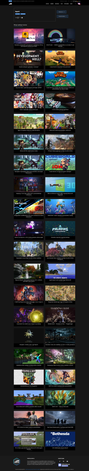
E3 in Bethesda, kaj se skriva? (60, 448)
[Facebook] (68, 1)
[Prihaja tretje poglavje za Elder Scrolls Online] (60, 142)
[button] (75, 4)
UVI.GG (79, 1)
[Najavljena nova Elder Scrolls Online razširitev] (29, 249)
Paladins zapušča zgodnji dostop (60, 237)
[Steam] (16, 17)
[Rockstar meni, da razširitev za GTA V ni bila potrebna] (60, 335)
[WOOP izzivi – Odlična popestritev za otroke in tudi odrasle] (60, 36)
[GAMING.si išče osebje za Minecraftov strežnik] (29, 356)
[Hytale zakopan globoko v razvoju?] (29, 58)
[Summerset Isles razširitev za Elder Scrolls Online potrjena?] (60, 249)
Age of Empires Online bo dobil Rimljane (29, 130)
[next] (42, 1)
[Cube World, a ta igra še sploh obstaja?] (60, 162)
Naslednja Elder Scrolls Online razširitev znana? (60, 365)
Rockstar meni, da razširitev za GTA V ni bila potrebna (60, 344)
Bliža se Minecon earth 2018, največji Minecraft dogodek (60, 194)
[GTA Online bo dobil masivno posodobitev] (29, 418)
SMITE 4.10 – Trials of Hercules (60, 406)
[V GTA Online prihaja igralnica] (60, 100)
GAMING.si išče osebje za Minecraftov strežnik (28, 365)
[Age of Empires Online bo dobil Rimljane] (29, 121)
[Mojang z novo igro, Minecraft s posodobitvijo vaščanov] (29, 184)
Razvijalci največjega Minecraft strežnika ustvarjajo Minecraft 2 (29, 172)
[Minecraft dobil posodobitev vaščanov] (60, 121)
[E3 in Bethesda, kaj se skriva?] (60, 439)
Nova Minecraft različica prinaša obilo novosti (28, 406)
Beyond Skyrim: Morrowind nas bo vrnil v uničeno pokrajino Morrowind (28, 280)
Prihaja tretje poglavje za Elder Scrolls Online (60, 151)
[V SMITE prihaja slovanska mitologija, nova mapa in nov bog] (29, 293)
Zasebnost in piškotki (36, 469)
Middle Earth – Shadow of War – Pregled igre (60, 324)
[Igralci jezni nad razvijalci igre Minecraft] (60, 271)
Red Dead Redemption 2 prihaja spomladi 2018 (60, 427)
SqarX (26, 47)
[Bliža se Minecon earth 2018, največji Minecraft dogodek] (60, 184)
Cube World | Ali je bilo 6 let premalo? (60, 67)
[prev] (41, 1)
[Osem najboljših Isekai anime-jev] (29, 100)
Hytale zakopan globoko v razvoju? (28, 67)
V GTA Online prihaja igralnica (60, 109)
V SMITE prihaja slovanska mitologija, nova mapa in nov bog (29, 302)
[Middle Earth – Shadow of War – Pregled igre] (60, 315)
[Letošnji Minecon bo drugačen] (29, 377)
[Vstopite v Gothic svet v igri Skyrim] (29, 335)
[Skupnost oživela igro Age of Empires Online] (60, 293)
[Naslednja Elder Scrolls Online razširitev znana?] (60, 356)
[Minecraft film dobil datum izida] (29, 142)
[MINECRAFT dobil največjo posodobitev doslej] (60, 206)
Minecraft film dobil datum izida (29, 151)
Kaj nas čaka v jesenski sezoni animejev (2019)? (29, 87)
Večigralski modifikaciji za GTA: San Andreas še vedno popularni (28, 216)
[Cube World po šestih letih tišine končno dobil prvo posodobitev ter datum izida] (60, 78)
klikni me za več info (64, 469)
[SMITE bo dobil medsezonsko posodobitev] (60, 377)
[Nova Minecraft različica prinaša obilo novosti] (29, 397)
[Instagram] (70, 1)
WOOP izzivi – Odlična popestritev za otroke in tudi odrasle (60, 45)
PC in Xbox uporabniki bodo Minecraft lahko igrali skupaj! (28, 448)
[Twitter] (20, 17)
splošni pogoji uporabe (29, 469)
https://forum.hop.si (18, 15)
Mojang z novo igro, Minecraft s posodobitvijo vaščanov (28, 194)
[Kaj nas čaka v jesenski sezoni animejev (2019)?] (29, 78)
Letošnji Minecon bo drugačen (28, 386)
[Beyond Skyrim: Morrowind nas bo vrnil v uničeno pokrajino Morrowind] (29, 271)
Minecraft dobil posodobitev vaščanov (60, 130)
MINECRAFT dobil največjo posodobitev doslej (60, 215)
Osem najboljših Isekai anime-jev (29, 109)
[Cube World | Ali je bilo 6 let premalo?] (60, 58)
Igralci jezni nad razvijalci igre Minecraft (60, 280)
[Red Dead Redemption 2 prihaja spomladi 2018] (60, 418)
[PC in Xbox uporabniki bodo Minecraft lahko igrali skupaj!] (29, 439)
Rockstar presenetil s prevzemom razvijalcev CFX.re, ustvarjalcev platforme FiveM (29, 45)
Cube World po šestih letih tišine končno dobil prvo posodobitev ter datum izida (60, 88)
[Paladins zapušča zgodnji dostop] (60, 228)
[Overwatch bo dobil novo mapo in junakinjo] (29, 315)
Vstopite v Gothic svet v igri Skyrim (28, 344)
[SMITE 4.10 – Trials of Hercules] (60, 397)
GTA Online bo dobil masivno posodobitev (28, 427)
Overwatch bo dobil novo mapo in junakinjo (29, 324)
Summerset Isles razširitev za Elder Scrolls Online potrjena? (60, 258)
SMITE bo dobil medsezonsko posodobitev (60, 386)
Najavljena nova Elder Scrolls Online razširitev (28, 258)
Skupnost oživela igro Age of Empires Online (60, 302)
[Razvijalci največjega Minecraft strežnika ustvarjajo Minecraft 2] (29, 162)
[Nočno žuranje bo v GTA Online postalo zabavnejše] (29, 228)
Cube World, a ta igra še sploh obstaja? (60, 171)
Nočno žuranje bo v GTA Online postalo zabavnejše (29, 237)
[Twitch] (18, 17)
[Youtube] (72, 1)
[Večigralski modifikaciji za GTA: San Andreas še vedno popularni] (29, 206)
